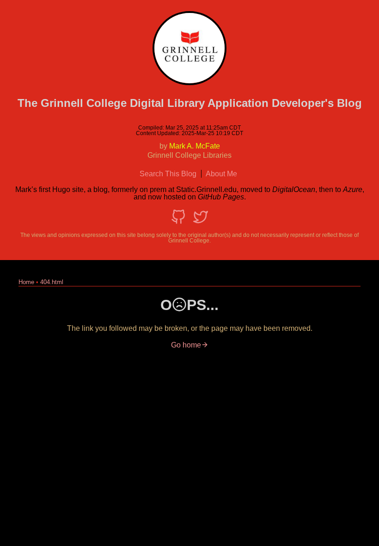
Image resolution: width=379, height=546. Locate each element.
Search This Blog (168, 174)
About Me (221, 174)
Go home (186, 345)
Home (26, 282)
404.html (51, 282)
